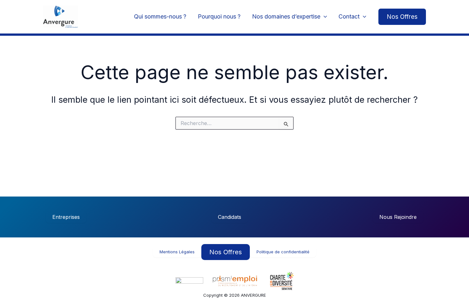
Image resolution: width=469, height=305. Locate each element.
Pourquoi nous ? (219, 16)
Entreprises (66, 217)
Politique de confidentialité (283, 251)
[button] (402, 17)
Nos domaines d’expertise (286, 16)
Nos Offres (225, 252)
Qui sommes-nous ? (160, 16)
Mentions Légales (177, 251)
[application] (323, 16)
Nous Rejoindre (398, 217)
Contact (349, 16)
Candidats (229, 217)
